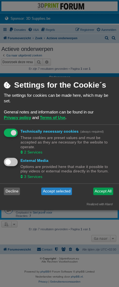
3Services (33, 176)
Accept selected (57, 191)
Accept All (103, 191)
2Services (33, 152)
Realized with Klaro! (100, 204)
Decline (12, 191)
